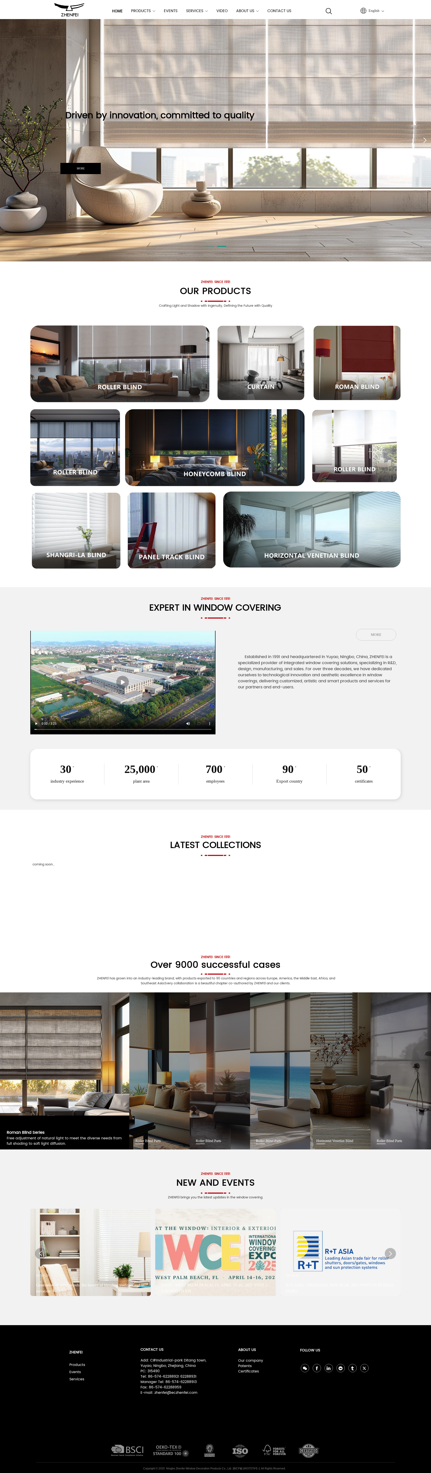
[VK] (340, 1368)
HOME (117, 11)
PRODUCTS (141, 11)
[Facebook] (317, 1368)
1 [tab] (209, 246)
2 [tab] (221, 246)
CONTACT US (279, 11)
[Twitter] (364, 1368)
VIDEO (222, 11)
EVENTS (171, 11)
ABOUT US (245, 11)
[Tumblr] (352, 1368)
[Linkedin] (329, 1368)
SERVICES (194, 11)
